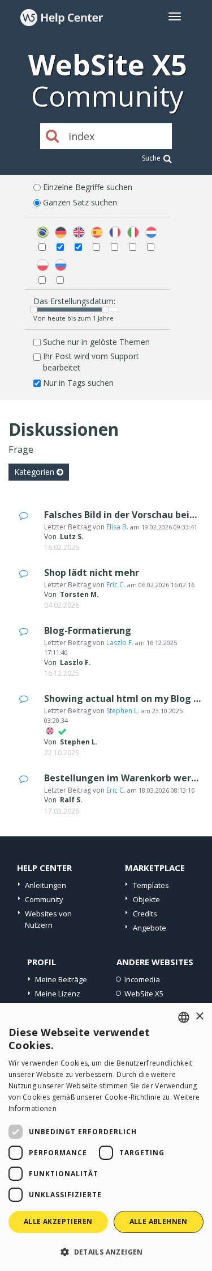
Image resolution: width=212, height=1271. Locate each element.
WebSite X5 (143, 993)
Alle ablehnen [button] (158, 1221)
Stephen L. (122, 711)
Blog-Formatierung (87, 630)
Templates (151, 885)
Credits (145, 913)
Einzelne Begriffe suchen (87, 187)
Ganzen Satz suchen (80, 202)
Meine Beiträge (61, 979)
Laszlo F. (119, 642)
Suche (151, 158)
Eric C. (116, 585)
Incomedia (142, 979)
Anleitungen (45, 885)
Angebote (149, 928)
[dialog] (106, 1137)
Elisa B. (117, 527)
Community (44, 899)
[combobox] (183, 1017)
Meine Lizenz (57, 993)
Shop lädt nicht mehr (91, 572)
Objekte (146, 899)
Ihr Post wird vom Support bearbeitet (91, 362)
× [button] (199, 1016)
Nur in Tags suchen (78, 382)
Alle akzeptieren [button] (58, 1221)
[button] (106, 1251)
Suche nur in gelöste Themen (96, 341)
